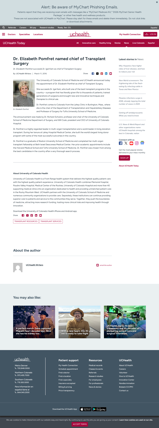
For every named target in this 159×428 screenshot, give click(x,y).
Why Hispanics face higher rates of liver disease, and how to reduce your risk (132, 69)
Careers (23, 27)
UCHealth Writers (23, 73)
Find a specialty (65, 380)
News (126, 43)
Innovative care (89, 43)
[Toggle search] (3, 27)
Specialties (24, 34)
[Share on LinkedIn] (106, 73)
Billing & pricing (65, 387)
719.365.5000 (23, 382)
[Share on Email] (110, 73)
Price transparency (66, 390)
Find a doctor (64, 372)
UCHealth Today (14, 43)
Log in (153, 34)
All (77, 43)
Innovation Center (126, 380)
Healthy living (105, 43)
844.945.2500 (23, 392)
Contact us (123, 390)
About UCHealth (126, 365)
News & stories (95, 387)
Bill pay (33, 27)
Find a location (65, 376)
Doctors (11, 34)
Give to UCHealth (126, 376)
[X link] (126, 143)
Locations (38, 34)
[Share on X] (97, 73)
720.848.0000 (23, 368)
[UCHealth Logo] (22, 359)
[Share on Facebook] (93, 73)
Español (154, 28)
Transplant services (51, 221)
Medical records (95, 365)
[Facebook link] (120, 143)
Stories (117, 43)
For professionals (96, 383)
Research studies (47, 27)
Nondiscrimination (126, 383)
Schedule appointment (68, 369)
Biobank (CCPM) (126, 387)
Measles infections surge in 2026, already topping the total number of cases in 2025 (132, 101)
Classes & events (96, 369)
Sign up (124, 158)
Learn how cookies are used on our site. (136, 420)
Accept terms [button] (80, 424)
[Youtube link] (131, 143)
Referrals (12, 27)
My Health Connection (130, 34)
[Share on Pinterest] (102, 73)
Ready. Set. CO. (64, 27)
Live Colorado (138, 43)
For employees (95, 380)
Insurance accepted (67, 383)
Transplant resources (25, 221)
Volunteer (123, 372)
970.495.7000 (23, 375)
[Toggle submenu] (3, 34)
